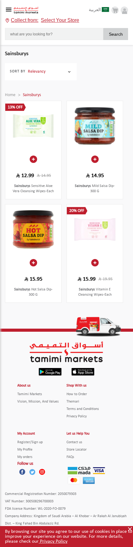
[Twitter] (32, 472)
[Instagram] (42, 472)
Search (116, 34)
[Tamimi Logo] (26, 10)
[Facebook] (22, 472)
